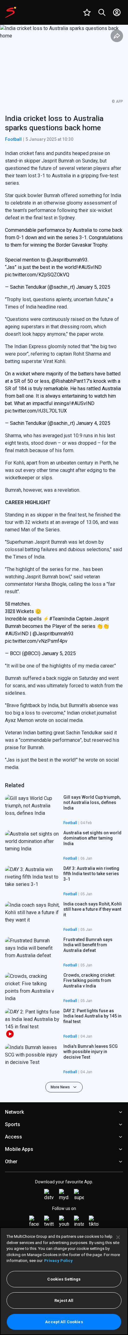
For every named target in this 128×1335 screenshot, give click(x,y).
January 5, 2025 (93, 287)
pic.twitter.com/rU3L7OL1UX (36, 411)
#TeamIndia (62, 619)
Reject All (63, 1300)
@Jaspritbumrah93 (67, 260)
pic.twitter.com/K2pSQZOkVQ (37, 275)
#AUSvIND (90, 267)
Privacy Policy (58, 1260)
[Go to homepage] (10, 12)
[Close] (118, 1237)
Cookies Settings (63, 1279)
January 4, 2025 (93, 423)
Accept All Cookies (64, 1322)
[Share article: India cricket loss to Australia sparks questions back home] (117, 36)
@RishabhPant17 (70, 381)
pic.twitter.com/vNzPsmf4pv (36, 641)
